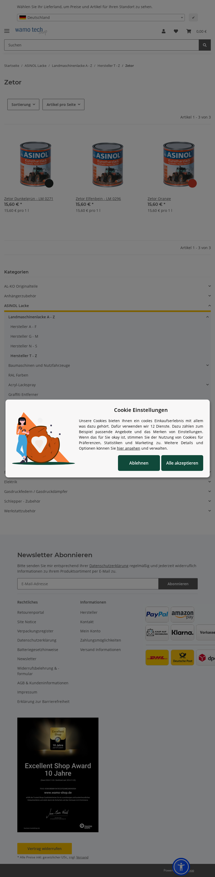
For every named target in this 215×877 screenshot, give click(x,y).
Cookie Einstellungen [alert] (141, 409)
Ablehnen (138, 463)
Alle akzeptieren (182, 463)
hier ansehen (128, 448)
